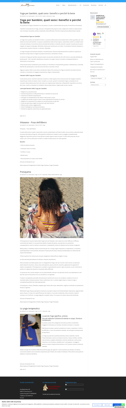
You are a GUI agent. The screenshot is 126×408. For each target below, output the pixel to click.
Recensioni (93, 5)
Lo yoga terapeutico (30, 308)
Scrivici (22, 398)
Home (57, 5)
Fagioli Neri (93, 56)
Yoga (53, 16)
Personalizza (97, 405)
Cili (80, 5)
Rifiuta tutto (107, 405)
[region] (63, 403)
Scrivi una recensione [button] (103, 27)
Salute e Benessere (47, 16)
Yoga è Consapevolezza (97, 64)
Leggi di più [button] (96, 46)
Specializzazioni (72, 5)
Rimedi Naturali (55, 174)
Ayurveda (45, 174)
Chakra (49, 174)
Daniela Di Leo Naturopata (27, 16)
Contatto (100, 5)
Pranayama (25, 171)
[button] (105, 40)
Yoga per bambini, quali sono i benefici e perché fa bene (47, 13)
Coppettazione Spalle (96, 67)
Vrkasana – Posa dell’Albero (33, 122)
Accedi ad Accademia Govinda (51, 394)
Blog (63, 5)
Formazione (86, 5)
